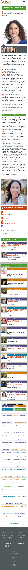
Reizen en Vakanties (8, 493)
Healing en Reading (5, 445)
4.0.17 (14, 561)
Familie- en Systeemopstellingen (20, 435)
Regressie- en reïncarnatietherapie (8, 489)
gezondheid (17, 406)
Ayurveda (16, 415)
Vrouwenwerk (16, 516)
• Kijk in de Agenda (7, 534)
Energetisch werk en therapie (19, 432)
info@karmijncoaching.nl (9, 220)
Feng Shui (3, 439)
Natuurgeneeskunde (7, 472)
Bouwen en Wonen (21, 418)
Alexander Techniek (22, 412)
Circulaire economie (6, 425)
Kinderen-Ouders (6, 449)
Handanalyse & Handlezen (7, 442)
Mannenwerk (24, 462)
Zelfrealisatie (11, 520)
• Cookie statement (20, 535)
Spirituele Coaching (5, 499)
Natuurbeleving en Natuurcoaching (20, 469)
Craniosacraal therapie (18, 429)
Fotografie (18, 439)
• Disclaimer (21, 539)
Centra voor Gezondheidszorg (20, 422)
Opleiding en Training (21, 476)
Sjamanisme (24, 496)
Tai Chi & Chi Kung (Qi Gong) (21, 506)
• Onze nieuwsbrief (7, 539)
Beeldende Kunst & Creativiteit (8, 418)
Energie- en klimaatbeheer (7, 435)
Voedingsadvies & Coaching (20, 513)
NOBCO (5, 233)
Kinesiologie (23, 449)
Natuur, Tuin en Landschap (7, 469)
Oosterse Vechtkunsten (7, 476)
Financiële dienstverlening (10, 439)
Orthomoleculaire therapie (7, 479)
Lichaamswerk (4, 462)
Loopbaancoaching (17, 462)
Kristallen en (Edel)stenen (6, 452)
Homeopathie (12, 445)
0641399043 (6, 218)
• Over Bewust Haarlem (7, 535)
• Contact (21, 532)
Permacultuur (23, 479)
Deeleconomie (6, 432)
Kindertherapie (15, 449)
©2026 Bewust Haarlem (14, 553)
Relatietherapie (21, 493)
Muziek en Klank (24, 466)
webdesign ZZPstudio (14, 565)
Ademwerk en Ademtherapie (13, 412)
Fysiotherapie (23, 439)
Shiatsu (19, 496)
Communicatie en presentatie (7, 429)
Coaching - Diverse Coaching (20, 425)
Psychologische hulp (20, 486)
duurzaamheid (18, 409)
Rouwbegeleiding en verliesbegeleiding (9, 496)
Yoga (7, 520)
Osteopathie (16, 479)
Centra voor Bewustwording (7, 422)
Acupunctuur (4, 412)
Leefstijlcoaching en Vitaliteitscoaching (19, 456)
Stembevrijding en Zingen (21, 499)
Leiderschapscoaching (6, 459)
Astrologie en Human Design (7, 415)
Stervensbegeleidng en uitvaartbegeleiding (14, 503)
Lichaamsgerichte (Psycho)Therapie (19, 459)
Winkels (3, 520)
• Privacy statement (20, 534)
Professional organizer (8, 486)
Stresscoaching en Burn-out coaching (8, 506)
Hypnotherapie (23, 445)
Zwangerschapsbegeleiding (14, 523)
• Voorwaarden (20, 537)
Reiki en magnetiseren (22, 489)
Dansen (25, 429)
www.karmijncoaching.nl (9, 223)
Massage (3, 466)
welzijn (4, 409)
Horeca (18, 445)
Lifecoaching (10, 462)
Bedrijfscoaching (23, 415)
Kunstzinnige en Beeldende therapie (19, 452)
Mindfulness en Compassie (15, 466)
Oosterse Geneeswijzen (20, 472)
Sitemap (14, 557)
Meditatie (7, 466)
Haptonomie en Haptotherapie (20, 442)
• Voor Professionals (7, 537)
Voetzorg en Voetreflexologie (7, 516)
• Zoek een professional (7, 532)
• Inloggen (21, 546)
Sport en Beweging (12, 499)
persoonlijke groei (7, 406)
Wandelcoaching (23, 516)
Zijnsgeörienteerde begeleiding (20, 520)
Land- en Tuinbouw (5, 456)
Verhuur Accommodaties (7, 513)
